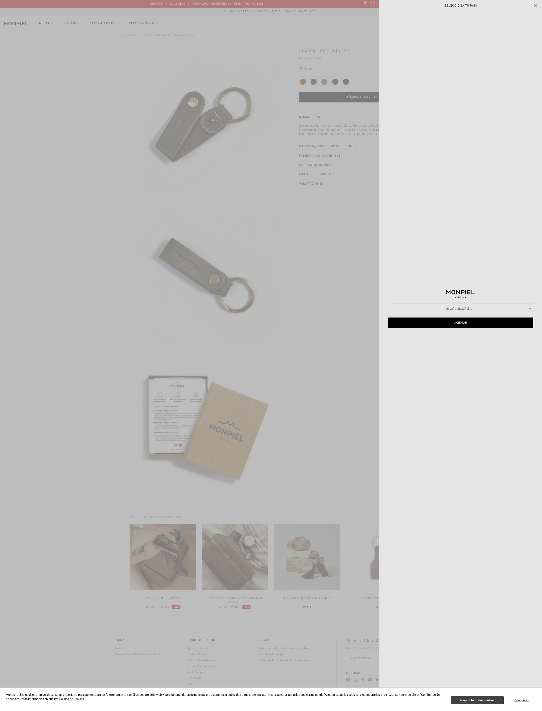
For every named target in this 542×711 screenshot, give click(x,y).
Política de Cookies (71, 699)
